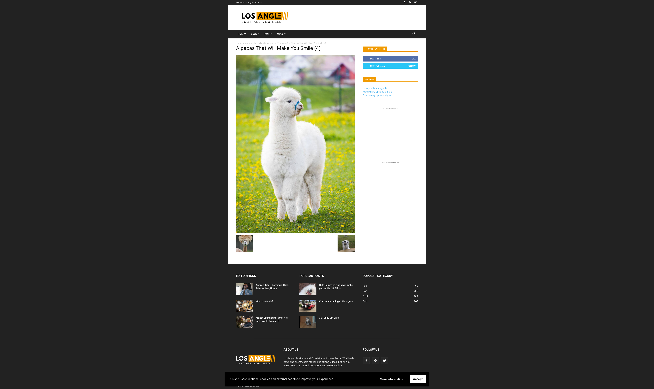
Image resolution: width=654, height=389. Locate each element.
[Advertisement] (356, 17)
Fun (240, 33)
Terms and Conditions (309, 365)
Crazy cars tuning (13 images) (336, 301)
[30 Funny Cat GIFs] (307, 322)
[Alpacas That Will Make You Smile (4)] (295, 231)
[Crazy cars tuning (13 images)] (307, 306)
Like (414, 58)
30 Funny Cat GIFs (329, 317)
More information (391, 379)
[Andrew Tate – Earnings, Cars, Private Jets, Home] (244, 289)
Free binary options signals (377, 91)
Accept (418, 379)
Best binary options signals (377, 95)
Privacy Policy (334, 365)
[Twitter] (415, 2)
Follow (412, 66)
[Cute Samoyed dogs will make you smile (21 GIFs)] (307, 289)
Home (239, 43)
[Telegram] (409, 2)
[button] (414, 34)
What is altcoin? (264, 301)
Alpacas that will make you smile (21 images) (266, 43)
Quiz (280, 33)
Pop (266, 33)
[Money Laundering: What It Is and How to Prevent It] (244, 322)
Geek (254, 33)
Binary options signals (375, 88)
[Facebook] (404, 2)
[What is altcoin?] (244, 306)
